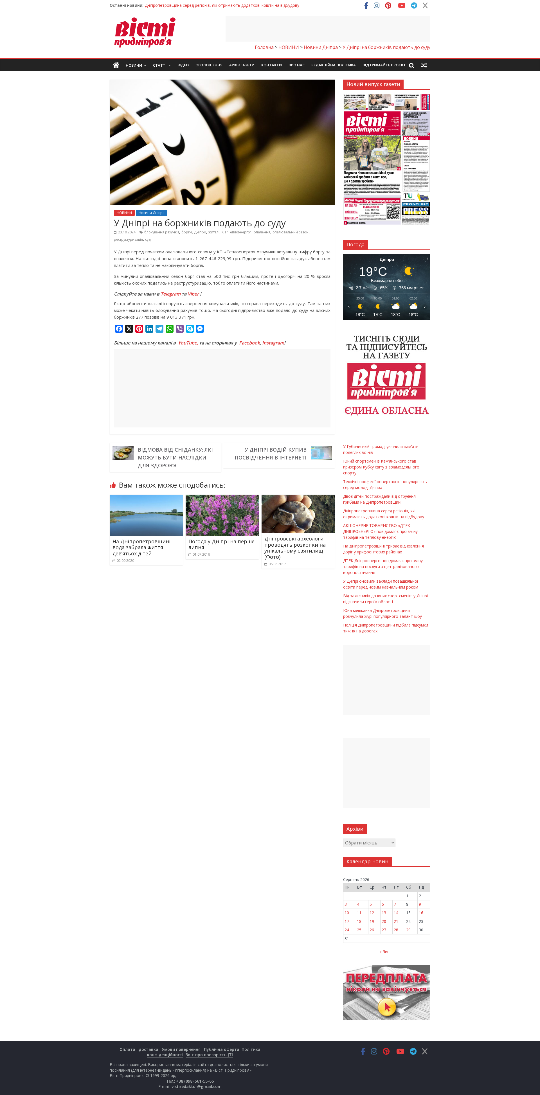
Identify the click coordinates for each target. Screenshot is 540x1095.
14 (396, 912)
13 (384, 912)
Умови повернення (181, 1049)
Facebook (249, 343)
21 (396, 921)
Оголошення (208, 64)
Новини (134, 65)
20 (384, 921)
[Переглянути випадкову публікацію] (424, 65)
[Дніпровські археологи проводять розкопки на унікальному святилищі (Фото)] (298, 498)
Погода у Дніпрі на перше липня (221, 544)
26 (372, 929)
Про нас (297, 64)
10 (347, 912)
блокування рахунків (161, 232)
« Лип (384, 951)
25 (359, 929)
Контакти (271, 64)
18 (359, 921)
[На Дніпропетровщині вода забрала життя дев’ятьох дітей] (146, 498)
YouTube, (188, 343)
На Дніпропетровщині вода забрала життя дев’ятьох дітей (141, 547)
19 (372, 921)
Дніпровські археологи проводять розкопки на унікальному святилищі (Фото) (295, 547)
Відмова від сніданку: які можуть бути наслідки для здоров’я (175, 457)
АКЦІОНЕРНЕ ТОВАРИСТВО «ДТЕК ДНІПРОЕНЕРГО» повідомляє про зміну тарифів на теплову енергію (380, 531)
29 (408, 929)
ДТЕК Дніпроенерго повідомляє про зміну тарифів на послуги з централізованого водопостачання (383, 566)
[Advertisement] (328, 29)
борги (186, 232)
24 (347, 929)
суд (147, 239)
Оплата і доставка (139, 1049)
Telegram (171, 294)
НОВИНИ (124, 212)
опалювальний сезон (291, 232)
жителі (213, 232)
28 (396, 929)
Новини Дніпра (152, 212)
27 (384, 929)
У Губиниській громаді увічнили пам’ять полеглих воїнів (198, 5)
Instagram (273, 343)
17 (347, 921)
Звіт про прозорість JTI (209, 1054)
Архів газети (242, 64)
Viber (193, 294)
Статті (159, 65)
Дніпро (200, 232)
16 (421, 912)
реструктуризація (128, 239)
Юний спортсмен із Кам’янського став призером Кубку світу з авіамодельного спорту (381, 467)
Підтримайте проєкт (384, 64)
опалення (262, 232)
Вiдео (183, 64)
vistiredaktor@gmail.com (197, 1086)
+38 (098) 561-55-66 (195, 1081)
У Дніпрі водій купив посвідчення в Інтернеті (271, 453)
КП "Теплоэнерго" (236, 232)
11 (359, 912)
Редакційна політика (333, 64)
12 (372, 912)
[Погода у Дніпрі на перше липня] (222, 498)
